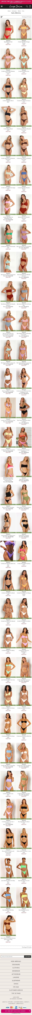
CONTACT (26, 1002)
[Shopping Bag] (30, 6)
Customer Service (16, 990)
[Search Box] (27, 6)
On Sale (16, 987)
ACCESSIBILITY (12, 1003)
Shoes (16, 984)
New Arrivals (16, 961)
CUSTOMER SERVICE (18, 1002)
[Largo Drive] (16, 5)
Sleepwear (16, 980)
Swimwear (16, 971)
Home (9, 11)
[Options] (1, 16)
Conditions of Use (16, 1013)
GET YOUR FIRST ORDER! (17, 1011)
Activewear (16, 974)
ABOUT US (4, 1002)
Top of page (16, 993)
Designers (16, 964)
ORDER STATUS (19, 1003)
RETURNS (10, 1002)
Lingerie (16, 977)
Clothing (16, 968)
